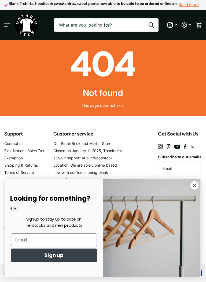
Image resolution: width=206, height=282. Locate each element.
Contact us (13, 143)
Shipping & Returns (21, 165)
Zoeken (151, 25)
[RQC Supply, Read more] (172, 25)
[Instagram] (160, 146)
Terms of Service (19, 172)
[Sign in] (186, 25)
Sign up (54, 255)
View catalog (7, 25)
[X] (192, 146)
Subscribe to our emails (179, 157)
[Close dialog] (194, 185)
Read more (189, 4)
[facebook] (185, 146)
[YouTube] (177, 147)
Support (13, 134)
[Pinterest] (169, 146)
